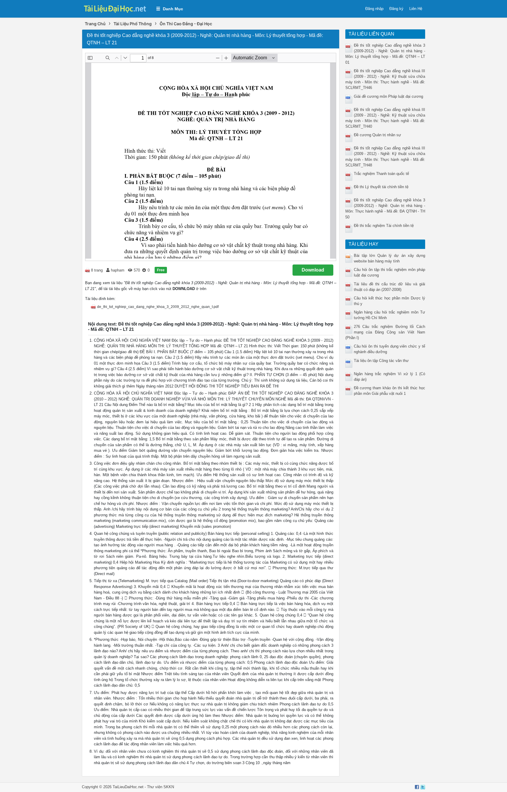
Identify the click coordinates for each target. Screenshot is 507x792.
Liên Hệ (415, 8)
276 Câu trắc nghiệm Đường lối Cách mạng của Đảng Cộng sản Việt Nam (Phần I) (385, 332)
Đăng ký (396, 8)
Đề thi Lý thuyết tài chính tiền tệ (381, 187)
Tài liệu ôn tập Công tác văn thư (381, 360)
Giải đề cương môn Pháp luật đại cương (388, 96)
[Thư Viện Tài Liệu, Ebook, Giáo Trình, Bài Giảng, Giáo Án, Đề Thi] (116, 8)
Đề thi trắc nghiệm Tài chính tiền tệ (384, 225)
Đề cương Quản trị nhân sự (377, 135)
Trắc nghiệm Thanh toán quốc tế (381, 173)
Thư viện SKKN (160, 787)
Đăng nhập (374, 8)
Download (313, 269)
